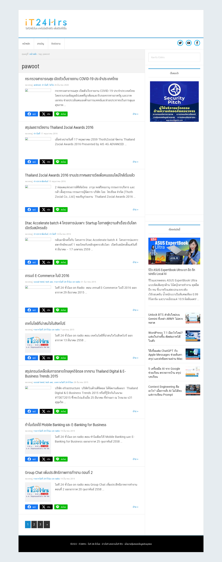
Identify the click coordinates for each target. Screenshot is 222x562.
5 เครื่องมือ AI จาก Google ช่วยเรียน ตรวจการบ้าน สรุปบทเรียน (164, 372)
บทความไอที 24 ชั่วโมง (63, 382)
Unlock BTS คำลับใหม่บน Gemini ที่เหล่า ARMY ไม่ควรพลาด (165, 318)
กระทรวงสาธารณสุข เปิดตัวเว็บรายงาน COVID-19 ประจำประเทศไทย (71, 78)
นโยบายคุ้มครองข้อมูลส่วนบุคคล (138, 544)
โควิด (51, 85)
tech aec (49, 282)
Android (37, 85)
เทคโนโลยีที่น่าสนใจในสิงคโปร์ (45, 323)
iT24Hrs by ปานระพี (46, 23)
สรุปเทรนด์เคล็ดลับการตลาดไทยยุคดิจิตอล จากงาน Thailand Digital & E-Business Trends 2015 (75, 373)
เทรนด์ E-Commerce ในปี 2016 (47, 275)
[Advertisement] (138, 23)
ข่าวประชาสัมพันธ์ (41, 181)
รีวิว (121, 544)
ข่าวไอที (45, 85)
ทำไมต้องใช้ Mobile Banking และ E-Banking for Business (65, 424)
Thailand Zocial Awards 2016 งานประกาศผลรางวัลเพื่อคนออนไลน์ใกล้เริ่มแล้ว (80, 175)
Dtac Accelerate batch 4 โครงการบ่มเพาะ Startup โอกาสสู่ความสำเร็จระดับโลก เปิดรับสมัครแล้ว (80, 225)
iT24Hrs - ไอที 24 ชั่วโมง (89, 544)
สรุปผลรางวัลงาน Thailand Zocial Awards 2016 (59, 127)
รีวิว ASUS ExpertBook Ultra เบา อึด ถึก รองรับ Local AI (171, 271)
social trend (39, 282)
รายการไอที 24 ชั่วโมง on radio (67, 282)
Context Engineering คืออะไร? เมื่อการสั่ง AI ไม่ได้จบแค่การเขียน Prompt (165, 390)
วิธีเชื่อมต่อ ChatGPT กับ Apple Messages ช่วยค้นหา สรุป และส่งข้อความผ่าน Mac (165, 354)
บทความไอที (114, 544)
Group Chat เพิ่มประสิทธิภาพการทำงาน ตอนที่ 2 (59, 472)
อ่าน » (135, 114)
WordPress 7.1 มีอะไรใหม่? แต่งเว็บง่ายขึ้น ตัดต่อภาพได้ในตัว (165, 336)
